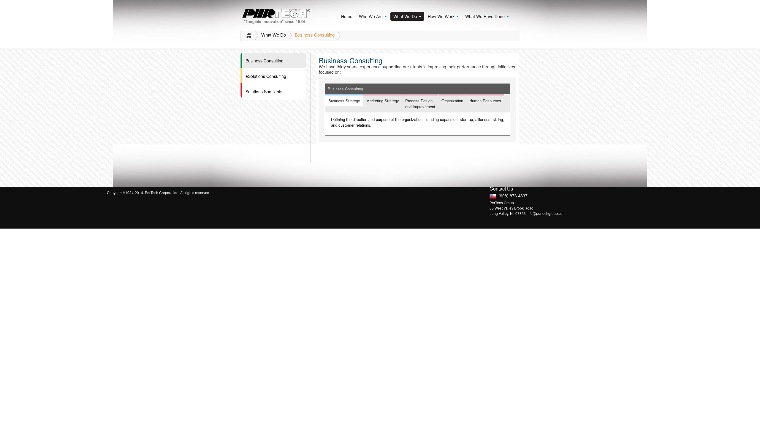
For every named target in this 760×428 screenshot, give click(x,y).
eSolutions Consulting (266, 76)
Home (346, 16)
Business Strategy (344, 100)
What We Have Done (485, 16)
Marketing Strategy (382, 100)
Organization (452, 100)
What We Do (405, 16)
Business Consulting (315, 35)
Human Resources (485, 100)
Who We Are (371, 16)
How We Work (442, 16)
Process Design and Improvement (420, 103)
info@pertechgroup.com (546, 213)
